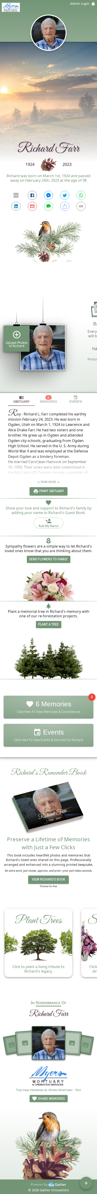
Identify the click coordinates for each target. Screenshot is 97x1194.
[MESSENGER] (48, 195)
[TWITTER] (64, 195)
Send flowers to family (48, 559)
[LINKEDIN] (16, 206)
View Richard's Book (48, 879)
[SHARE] (64, 206)
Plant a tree (48, 624)
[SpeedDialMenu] (86, 1183)
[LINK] (80, 206)
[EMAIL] (32, 206)
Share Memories (51, 1098)
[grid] (48, 335)
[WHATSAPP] (80, 195)
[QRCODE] (16, 195)
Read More (48, 482)
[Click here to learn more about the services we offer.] (48, 1077)
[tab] (21, 399)
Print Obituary (51, 491)
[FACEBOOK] (32, 195)
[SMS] (48, 206)
